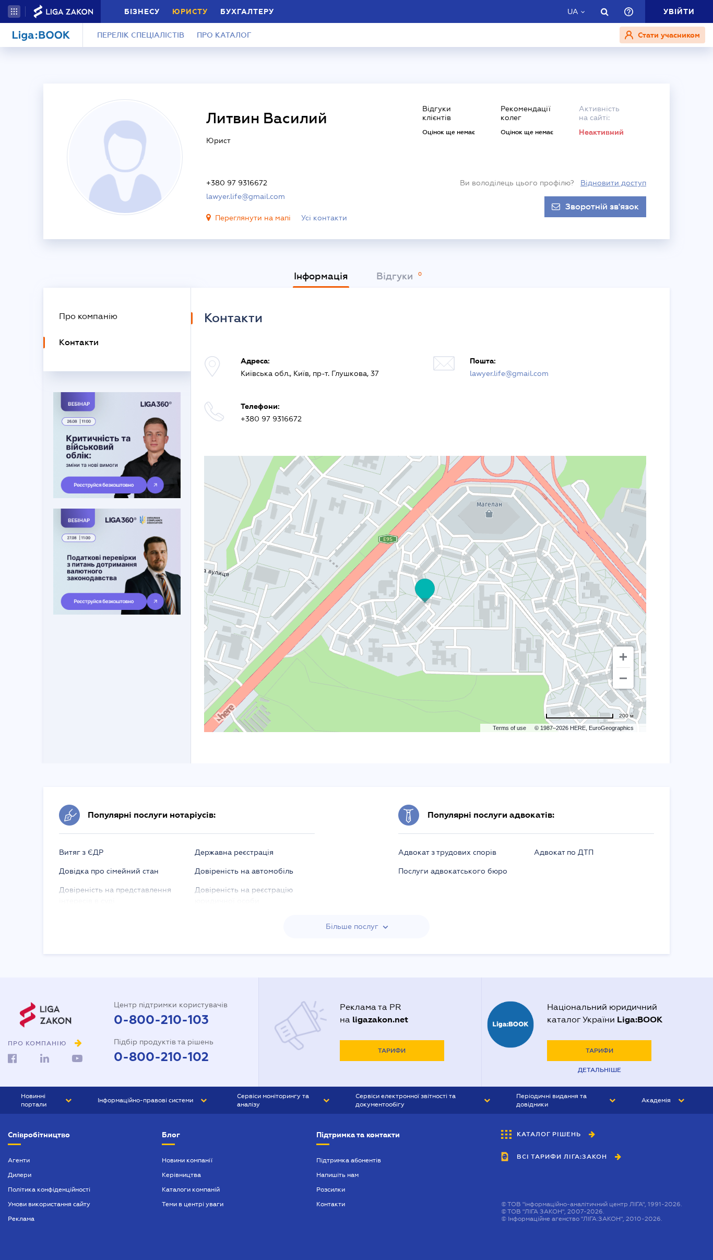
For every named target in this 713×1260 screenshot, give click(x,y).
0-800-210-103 (161, 1020)
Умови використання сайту (49, 1204)
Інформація (321, 276)
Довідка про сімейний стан (109, 871)
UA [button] (572, 11)
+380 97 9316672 (236, 183)
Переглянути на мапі (253, 218)
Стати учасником (668, 35)
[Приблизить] (623, 656)
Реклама (21, 1218)
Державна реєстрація (234, 852)
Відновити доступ (613, 183)
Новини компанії (187, 1160)
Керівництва (181, 1175)
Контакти (330, 1204)
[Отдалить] (623, 678)
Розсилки (330, 1189)
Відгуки (395, 276)
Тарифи (392, 1050)
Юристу (190, 11)
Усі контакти (324, 218)
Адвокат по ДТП (563, 852)
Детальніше (599, 1070)
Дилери (19, 1175)
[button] (14, 11)
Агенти (19, 1160)
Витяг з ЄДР (81, 852)
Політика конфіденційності (49, 1189)
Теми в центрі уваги (192, 1204)
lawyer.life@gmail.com (245, 196)
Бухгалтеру (247, 11)
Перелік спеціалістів (140, 35)
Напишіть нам (337, 1175)
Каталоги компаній (191, 1189)
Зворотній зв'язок (602, 206)
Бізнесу (142, 11)
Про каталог (224, 35)
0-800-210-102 (161, 1057)
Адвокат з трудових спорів (447, 852)
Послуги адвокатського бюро (452, 871)
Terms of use (509, 728)
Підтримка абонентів (348, 1160)
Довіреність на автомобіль (244, 871)
